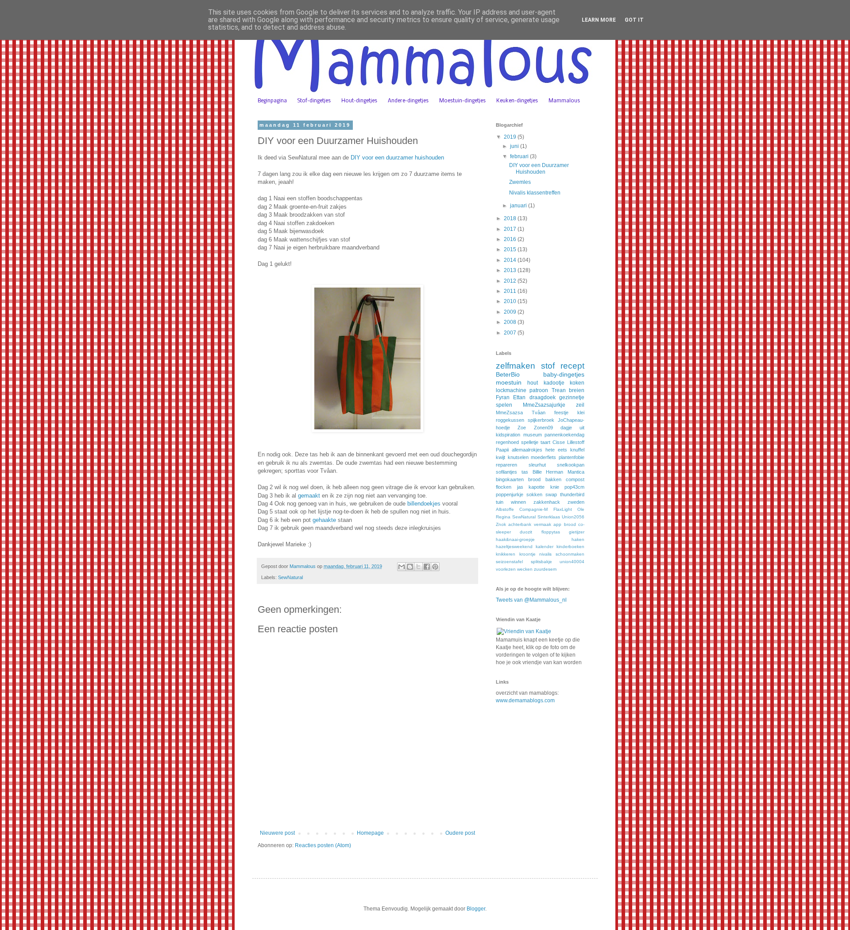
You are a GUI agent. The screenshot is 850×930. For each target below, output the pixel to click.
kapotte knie (544, 487)
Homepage (370, 833)
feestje (561, 412)
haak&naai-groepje (515, 539)
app (557, 524)
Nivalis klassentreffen (534, 193)
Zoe (522, 427)
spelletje (529, 442)
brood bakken (544, 479)
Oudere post (460, 833)
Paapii (502, 449)
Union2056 (573, 516)
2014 (511, 260)
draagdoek (542, 397)
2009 (511, 312)
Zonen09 (543, 427)
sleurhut (537, 464)
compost (575, 479)
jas (520, 487)
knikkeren (505, 554)
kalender (544, 546)
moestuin (509, 382)
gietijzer (576, 531)
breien (576, 390)
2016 (511, 239)
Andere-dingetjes (408, 101)
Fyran (503, 397)
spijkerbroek (541, 420)
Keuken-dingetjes (517, 101)
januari (519, 205)
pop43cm (574, 487)
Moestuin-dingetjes (462, 101)
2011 (511, 291)
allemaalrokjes (527, 449)
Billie (537, 472)
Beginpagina (272, 101)
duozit (526, 531)
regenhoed (507, 442)
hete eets (556, 449)
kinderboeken (570, 546)
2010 (511, 301)
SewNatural (290, 577)
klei (580, 412)
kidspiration (508, 434)
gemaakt (309, 495)
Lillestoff (575, 442)
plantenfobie (571, 457)
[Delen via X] (418, 566)
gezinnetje (571, 397)
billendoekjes (423, 503)
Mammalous (564, 101)
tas (525, 472)
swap (551, 494)
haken (578, 539)
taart (545, 442)
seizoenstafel (509, 561)
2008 (511, 322)
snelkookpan (570, 464)
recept (572, 365)
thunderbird (572, 494)
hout (532, 383)
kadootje (554, 383)
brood (570, 524)
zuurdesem (545, 569)
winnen (518, 502)
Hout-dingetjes (359, 101)
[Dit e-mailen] (401, 566)
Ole (580, 509)
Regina (503, 516)
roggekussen (510, 420)
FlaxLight (562, 509)
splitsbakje (541, 561)
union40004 (572, 561)
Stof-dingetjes (314, 101)
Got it (634, 20)
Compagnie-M (533, 509)
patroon (538, 390)
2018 (511, 218)
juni (515, 146)
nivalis (545, 554)
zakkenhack (546, 502)
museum (532, 434)
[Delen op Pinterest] (435, 566)
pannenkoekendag (564, 434)
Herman (554, 472)
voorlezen (506, 569)
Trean (559, 390)
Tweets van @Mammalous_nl (531, 600)
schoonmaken (570, 554)
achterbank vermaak (529, 524)
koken (577, 383)
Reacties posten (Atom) (323, 845)
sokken (534, 494)
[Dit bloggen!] (410, 566)
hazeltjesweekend (514, 546)
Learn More (599, 20)
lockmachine (511, 390)
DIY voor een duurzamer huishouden (397, 157)
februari (520, 156)
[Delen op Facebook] (426, 566)
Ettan (519, 397)
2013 (511, 270)
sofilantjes (506, 472)
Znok (501, 524)
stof (548, 365)
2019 (511, 137)
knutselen (518, 457)
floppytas (550, 531)
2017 (511, 229)
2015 (511, 249)
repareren (506, 464)
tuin (499, 502)
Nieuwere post (277, 833)
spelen (504, 405)
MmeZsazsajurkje (544, 405)
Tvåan (538, 412)
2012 (511, 281)
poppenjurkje (509, 494)
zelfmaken (515, 365)
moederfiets (543, 457)
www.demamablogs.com (525, 700)
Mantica (576, 472)
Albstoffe (505, 509)
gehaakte (324, 520)
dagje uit (572, 427)
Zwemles (520, 182)
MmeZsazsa (509, 412)
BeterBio (508, 374)
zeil (580, 405)
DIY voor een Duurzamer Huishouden (539, 168)
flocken (503, 487)
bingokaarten (510, 479)
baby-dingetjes (563, 374)
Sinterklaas (548, 516)
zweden (576, 502)
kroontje (527, 554)
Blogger (476, 909)
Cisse (558, 442)
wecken (525, 569)
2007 (511, 333)
